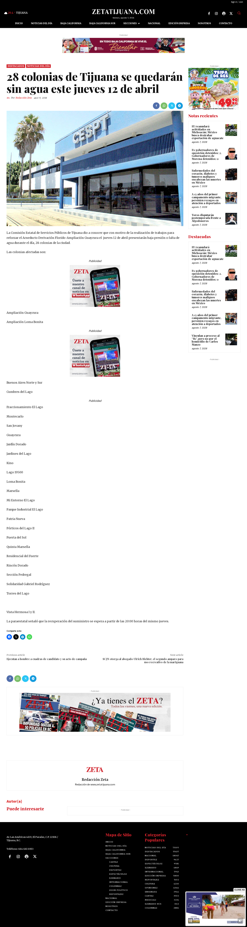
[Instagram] (216, 13)
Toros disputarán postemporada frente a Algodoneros (206, 218)
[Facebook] (209, 13)
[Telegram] (179, 105)
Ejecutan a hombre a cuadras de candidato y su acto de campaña (47, 659)
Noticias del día (38, 66)
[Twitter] (231, 13)
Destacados (16, 66)
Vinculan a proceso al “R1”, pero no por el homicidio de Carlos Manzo (206, 340)
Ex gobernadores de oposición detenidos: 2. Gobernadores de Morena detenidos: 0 (206, 154)
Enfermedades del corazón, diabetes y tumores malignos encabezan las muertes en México (206, 176)
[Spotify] (224, 13)
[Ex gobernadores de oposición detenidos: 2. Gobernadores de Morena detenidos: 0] (231, 154)
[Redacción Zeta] (9, 98)
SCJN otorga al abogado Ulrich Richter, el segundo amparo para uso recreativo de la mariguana (143, 660)
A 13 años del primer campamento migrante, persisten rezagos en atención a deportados (206, 199)
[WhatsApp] (164, 105)
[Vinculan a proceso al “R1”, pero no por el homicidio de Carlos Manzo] (231, 339)
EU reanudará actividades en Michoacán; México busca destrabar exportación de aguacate (207, 132)
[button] (239, 13)
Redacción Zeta (23, 97)
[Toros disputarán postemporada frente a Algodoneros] (231, 219)
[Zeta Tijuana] (123, 11)
